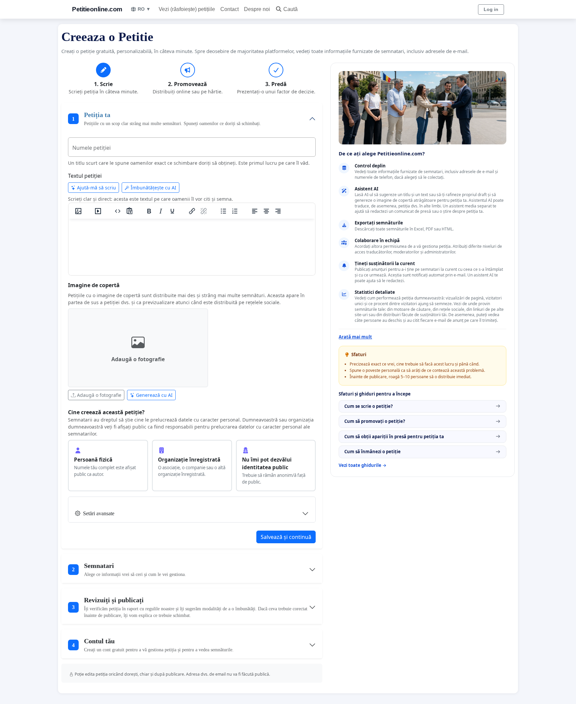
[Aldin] (149, 211)
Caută (290, 9)
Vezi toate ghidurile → (362, 465)
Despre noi (257, 9)
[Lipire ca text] (129, 211)
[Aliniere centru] (266, 211)
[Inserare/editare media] (98, 211)
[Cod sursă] (117, 211)
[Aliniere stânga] (254, 211)
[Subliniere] (172, 211)
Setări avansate (98, 513)
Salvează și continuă (286, 537)
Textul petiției (85, 175)
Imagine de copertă (94, 285)
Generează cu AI (154, 395)
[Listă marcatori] (223, 211)
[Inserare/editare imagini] (78, 211)
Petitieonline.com (97, 9)
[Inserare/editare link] (192, 211)
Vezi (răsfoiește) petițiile (187, 9)
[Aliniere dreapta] (278, 211)
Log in (491, 9)
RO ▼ (144, 9)
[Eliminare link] (203, 211)
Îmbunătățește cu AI (152, 187)
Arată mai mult (355, 337)
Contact (229, 9)
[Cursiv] (160, 211)
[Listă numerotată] (235, 211)
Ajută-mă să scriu (96, 187)
